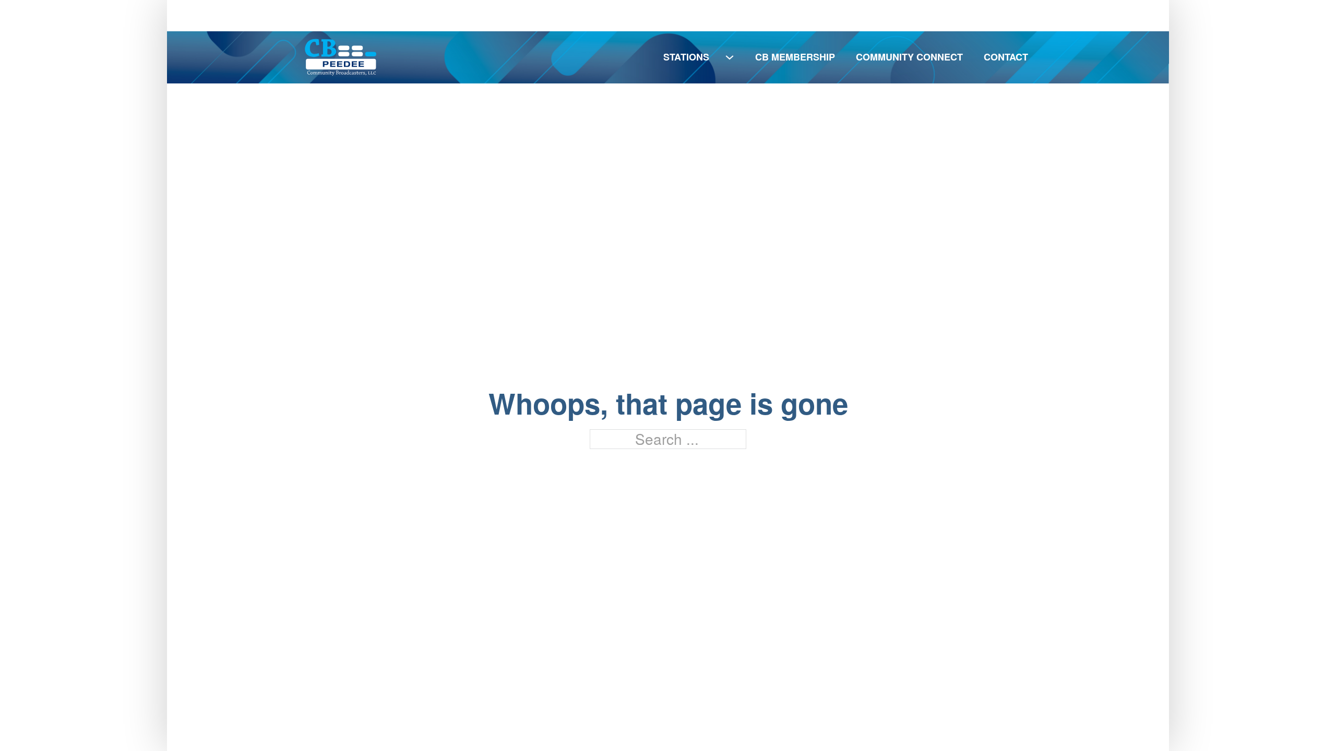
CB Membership (795, 57)
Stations (686, 57)
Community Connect (909, 57)
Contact (1006, 57)
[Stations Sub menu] (729, 57)
